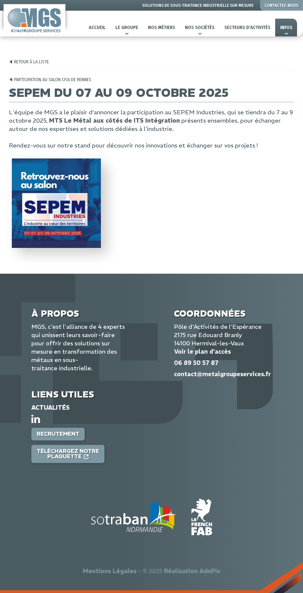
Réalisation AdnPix (192, 571)
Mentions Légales (109, 571)
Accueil (97, 27)
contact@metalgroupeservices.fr (222, 374)
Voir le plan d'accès (202, 351)
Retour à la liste (31, 62)
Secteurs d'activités (247, 27)
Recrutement (58, 433)
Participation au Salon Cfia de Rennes (52, 79)
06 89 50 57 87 (196, 362)
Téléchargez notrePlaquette (68, 454)
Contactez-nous (282, 5)
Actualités (50, 407)
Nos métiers (161, 27)
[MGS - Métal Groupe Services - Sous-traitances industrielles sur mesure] (34, 20)
